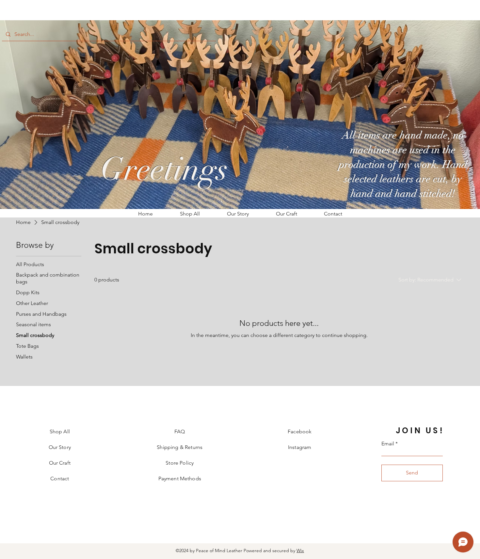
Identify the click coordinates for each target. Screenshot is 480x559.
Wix (300, 550)
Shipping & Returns (179, 447)
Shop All (60, 431)
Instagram (299, 447)
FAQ (179, 431)
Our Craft (60, 463)
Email (387, 443)
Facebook (300, 431)
